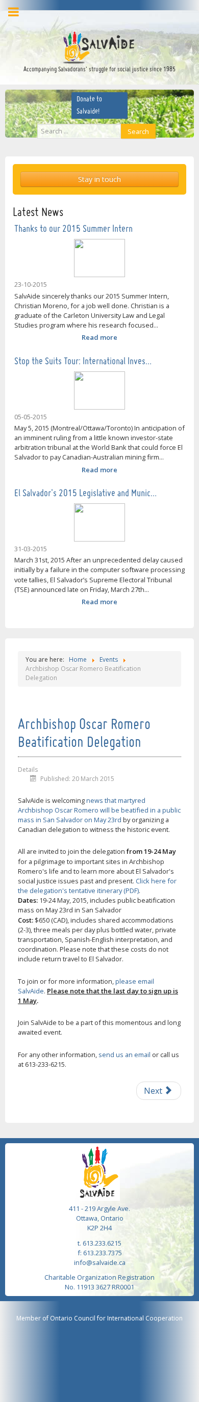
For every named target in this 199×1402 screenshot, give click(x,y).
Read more (99, 337)
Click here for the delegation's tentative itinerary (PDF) (97, 885)
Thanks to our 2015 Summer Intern (73, 229)
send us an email (124, 1054)
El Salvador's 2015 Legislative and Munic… (85, 493)
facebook (84, 16)
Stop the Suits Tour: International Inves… (83, 361)
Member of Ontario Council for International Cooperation (99, 1318)
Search (138, 131)
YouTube (114, 16)
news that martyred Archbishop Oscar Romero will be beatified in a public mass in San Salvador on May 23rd (99, 810)
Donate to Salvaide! (89, 105)
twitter (99, 16)
